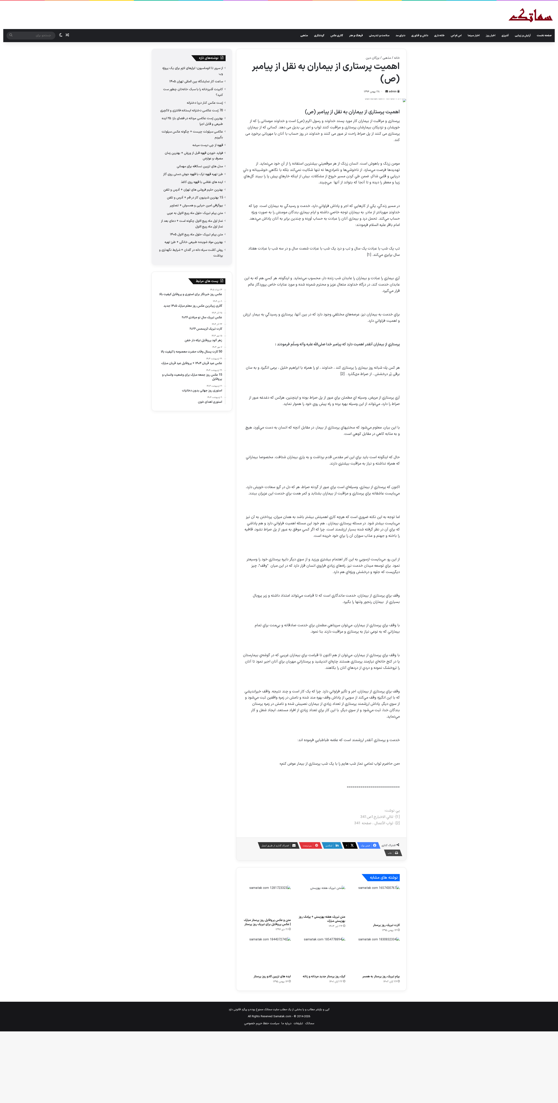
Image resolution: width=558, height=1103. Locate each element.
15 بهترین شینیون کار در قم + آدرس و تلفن (195, 197)
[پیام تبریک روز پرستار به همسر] (376, 954)
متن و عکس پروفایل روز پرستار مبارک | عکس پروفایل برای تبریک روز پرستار (267, 922)
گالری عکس (336, 36)
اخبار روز (490, 36)
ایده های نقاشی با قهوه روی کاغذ (202, 182)
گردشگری (319, 36)
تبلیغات (298, 1023)
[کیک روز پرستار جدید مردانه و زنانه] (321, 954)
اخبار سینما (474, 36)
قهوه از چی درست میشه (207, 145)
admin (392, 92)
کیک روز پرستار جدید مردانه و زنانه (324, 976)
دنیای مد (400, 36)
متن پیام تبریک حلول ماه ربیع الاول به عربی (195, 213)
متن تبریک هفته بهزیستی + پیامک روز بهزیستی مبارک (322, 919)
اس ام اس (456, 36)
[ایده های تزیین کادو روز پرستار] (267, 954)
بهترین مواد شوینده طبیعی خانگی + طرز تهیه (194, 242)
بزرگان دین (372, 58)
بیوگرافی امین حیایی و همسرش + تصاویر (196, 205)
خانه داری (439, 36)
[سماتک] (531, 15)
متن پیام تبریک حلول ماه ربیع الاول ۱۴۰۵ (196, 234)
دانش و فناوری (419, 36)
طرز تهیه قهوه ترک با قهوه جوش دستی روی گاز (193, 174)
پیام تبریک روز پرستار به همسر (381, 976)
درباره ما (286, 1023)
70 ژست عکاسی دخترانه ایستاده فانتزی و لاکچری (191, 110)
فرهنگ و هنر (356, 36)
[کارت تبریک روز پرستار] (376, 903)
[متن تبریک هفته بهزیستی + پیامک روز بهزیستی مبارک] (321, 899)
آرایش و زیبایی (523, 36)
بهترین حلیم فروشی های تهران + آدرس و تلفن (193, 189)
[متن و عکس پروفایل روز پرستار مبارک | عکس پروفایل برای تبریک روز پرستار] (267, 901)
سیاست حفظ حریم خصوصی (261, 1023)
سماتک (309, 1023)
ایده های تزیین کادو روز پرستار (272, 976)
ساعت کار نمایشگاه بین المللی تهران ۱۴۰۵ (196, 81)
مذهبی (304, 36)
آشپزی (505, 36)
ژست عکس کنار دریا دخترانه (205, 102)
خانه (397, 58)
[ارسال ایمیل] (386, 92)
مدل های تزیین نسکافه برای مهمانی (200, 166)
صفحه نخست (544, 36)
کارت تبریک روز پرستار (386, 925)
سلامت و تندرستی (379, 36)
